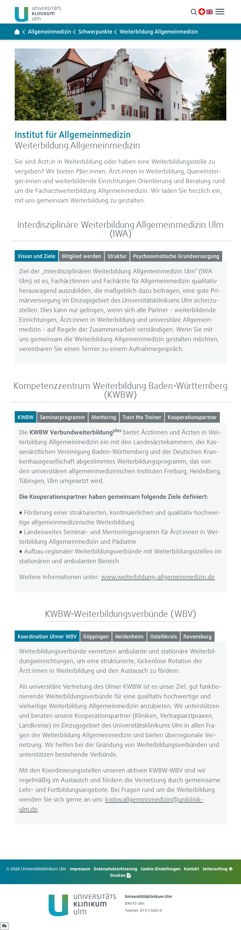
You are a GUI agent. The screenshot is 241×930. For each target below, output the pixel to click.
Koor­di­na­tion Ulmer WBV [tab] (47, 636)
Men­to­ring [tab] (103, 417)
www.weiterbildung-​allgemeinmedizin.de (158, 577)
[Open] (4, 926)
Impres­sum (80, 868)
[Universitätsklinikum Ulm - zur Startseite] (17, 31)
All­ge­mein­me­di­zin (49, 32)
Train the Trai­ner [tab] (142, 417)
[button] (193, 12)
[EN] (209, 11)
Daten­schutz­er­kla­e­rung (115, 868)
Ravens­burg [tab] (197, 636)
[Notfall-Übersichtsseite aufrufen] (201, 11)
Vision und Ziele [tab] (36, 256)
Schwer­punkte (95, 32)
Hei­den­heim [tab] (129, 636)
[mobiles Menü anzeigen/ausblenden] (220, 11)
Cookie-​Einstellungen (160, 868)
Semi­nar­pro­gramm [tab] (62, 417)
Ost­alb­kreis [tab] (163, 636)
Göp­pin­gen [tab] (96, 636)
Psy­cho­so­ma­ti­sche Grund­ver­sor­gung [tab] (176, 256)
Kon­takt (191, 868)
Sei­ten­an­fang (215, 868)
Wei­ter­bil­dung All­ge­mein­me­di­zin (159, 32)
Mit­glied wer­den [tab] (81, 256)
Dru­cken (118, 875)
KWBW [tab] (26, 417)
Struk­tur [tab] (117, 256)
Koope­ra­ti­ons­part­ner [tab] (192, 417)
